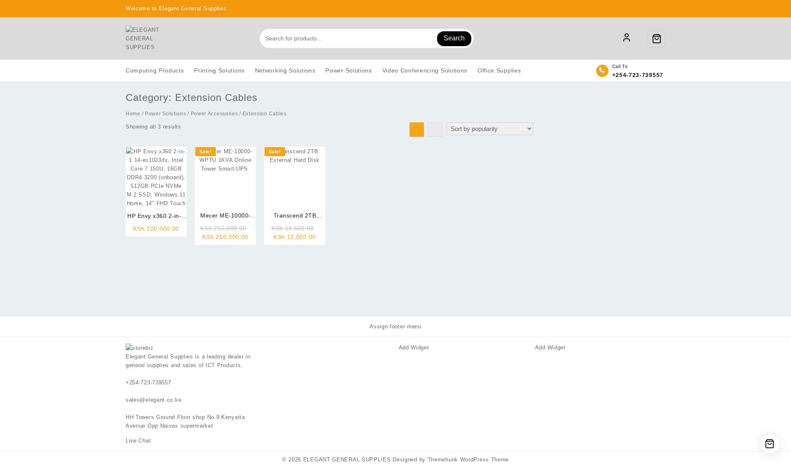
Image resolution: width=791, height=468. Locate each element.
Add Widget (414, 347)
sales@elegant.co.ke (153, 400)
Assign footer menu (395, 326)
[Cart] (657, 39)
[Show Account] (627, 39)
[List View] (435, 129)
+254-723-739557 (638, 75)
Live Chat (139, 441)
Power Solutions (165, 114)
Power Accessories (214, 114)
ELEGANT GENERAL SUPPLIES (347, 459)
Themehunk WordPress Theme (468, 459)
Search (454, 38)
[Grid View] (417, 129)
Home (133, 114)
